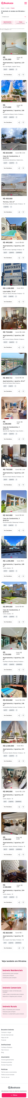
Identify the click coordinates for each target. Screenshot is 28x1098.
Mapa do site (4, 1037)
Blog (2, 1052)
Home (2, 8)
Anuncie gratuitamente (7, 1059)
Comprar (3, 1032)
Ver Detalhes (8, 74)
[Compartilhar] (19, 75)
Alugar (9, 1032)
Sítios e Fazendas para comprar (11, 1009)
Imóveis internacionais (7, 1035)
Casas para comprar (8, 975)
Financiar (3, 1040)
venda (7, 8)
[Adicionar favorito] (23, 75)
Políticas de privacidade (7, 1074)
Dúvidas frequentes (6, 1065)
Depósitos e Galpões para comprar (12, 996)
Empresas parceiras (6, 1062)
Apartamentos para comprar (10, 973)
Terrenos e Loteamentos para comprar (13, 1014)
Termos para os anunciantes (9, 1072)
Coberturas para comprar (9, 977)
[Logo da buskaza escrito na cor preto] (14, 1088)
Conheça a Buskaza (6, 1047)
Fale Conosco (5, 1050)
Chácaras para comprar (9, 1011)
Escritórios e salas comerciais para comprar (12, 991)
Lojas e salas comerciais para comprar (13, 994)
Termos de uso (5, 1077)
